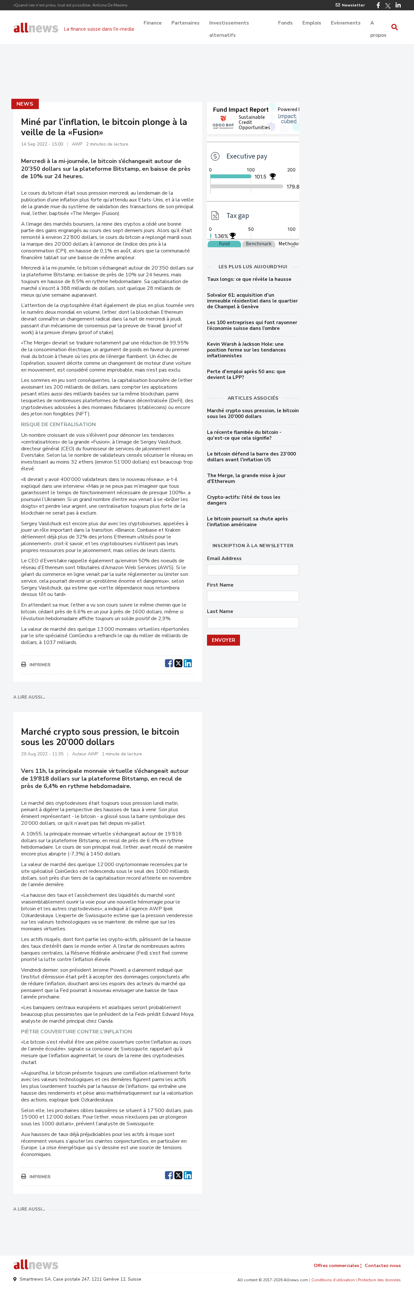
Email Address (224, 559)
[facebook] (169, 662)
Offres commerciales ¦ (338, 1266)
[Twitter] (387, 5)
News (25, 103)
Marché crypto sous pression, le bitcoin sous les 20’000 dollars (253, 413)
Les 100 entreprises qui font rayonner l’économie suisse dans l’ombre (252, 325)
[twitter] (178, 662)
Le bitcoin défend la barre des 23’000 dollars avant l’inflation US (251, 457)
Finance (153, 23)
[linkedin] (188, 662)
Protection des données (379, 1280)
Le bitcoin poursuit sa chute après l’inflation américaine (247, 521)
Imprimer (39, 665)
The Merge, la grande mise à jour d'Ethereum (246, 478)
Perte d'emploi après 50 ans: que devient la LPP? (246, 374)
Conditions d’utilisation (333, 1280)
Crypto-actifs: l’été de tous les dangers (243, 500)
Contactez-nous (383, 1266)
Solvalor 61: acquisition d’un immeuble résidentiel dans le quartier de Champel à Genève (252, 301)
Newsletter (353, 5)
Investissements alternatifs (229, 23)
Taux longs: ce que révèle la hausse (249, 279)
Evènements (346, 23)
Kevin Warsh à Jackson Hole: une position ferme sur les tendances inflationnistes (246, 350)
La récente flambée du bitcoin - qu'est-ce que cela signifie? (244, 435)
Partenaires (185, 23)
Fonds (285, 23)
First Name (220, 585)
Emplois (311, 23)
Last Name (220, 612)
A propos (378, 23)
